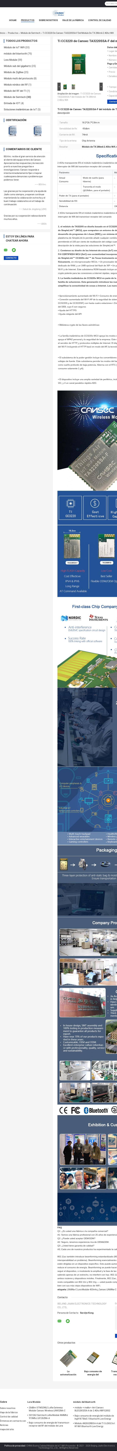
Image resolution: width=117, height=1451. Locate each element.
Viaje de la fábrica (73, 20)
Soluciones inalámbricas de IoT (20, 109)
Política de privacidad (14, 1445)
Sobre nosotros (48, 20)
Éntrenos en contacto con (13, 1421)
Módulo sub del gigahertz (17, 66)
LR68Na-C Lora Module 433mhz (82, 1289)
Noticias (4, 1425)
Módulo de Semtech (30, 33)
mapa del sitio (7, 1429)
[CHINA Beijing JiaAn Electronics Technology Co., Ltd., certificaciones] (12, 130)
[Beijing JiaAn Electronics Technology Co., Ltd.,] (58, 13)
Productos (27, 20)
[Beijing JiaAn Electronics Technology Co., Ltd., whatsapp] (16, 250)
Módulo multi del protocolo (18, 78)
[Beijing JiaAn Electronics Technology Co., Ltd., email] (7, 250)
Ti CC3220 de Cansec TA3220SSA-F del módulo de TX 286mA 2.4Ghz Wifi (79, 96)
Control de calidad (99, 20)
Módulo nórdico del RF (16, 84)
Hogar (12, 20)
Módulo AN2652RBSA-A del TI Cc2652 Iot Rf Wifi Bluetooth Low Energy (95, 1425)
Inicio (2, 33)
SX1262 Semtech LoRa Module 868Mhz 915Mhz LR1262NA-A (48, 1416)
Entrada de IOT (12, 103)
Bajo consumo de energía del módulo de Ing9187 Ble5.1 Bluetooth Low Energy (93, 1373)
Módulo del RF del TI (15, 90)
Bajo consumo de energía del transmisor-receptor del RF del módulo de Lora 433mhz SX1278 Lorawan (49, 1424)
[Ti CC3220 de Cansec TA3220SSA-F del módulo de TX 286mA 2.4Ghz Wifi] (78, 64)
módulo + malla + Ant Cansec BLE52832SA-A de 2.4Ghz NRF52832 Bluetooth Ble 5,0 (92, 1409)
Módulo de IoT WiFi (14, 47)
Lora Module (10, 59)
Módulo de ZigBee (13, 72)
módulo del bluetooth (15, 53)
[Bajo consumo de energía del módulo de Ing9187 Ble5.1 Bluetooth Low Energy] (93, 1358)
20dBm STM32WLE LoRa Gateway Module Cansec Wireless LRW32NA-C (47, 1409)
